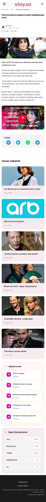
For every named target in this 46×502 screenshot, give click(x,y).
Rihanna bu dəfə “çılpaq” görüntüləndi (20, 286)
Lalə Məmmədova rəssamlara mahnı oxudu (22, 189)
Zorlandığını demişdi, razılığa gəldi (18, 319)
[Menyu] (4, 3)
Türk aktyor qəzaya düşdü (15, 351)
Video (12, 9)
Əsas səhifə (5, 9)
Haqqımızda (23, 482)
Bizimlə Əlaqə (23, 486)
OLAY (24, 70)
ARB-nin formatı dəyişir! (14, 221)
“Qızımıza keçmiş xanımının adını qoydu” (21, 254)
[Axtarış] (42, 4)
